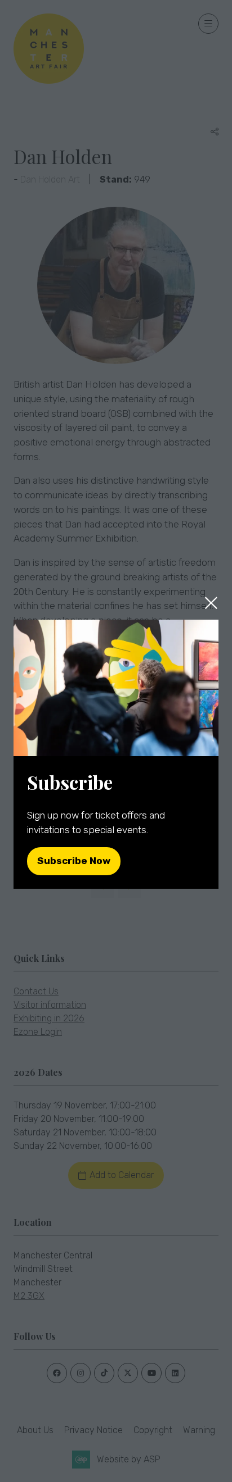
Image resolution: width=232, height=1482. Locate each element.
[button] (211, 602)
